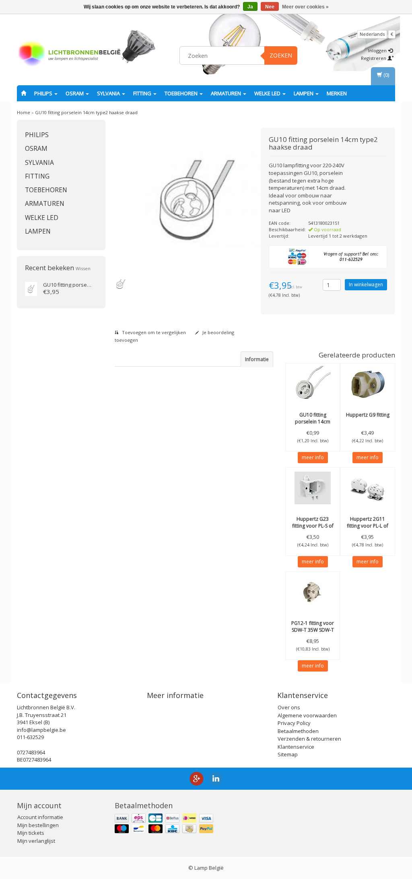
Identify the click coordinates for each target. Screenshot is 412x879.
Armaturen (226, 93)
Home (23, 112)
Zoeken (281, 55)
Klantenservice (296, 746)
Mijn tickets (30, 832)
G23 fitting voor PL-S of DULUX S (313, 525)
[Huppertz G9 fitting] (367, 384)
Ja (250, 7)
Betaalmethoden (298, 731)
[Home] (23, 93)
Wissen (83, 268)
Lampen (304, 93)
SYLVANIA (109, 93)
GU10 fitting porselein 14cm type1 (312, 421)
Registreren (374, 58)
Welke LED (268, 93)
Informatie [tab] (257, 359)
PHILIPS (44, 93)
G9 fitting (367, 414)
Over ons (289, 707)
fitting (142, 93)
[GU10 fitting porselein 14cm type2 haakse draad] (31, 288)
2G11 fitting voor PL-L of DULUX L (367, 525)
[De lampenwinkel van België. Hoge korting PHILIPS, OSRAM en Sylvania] (69, 54)
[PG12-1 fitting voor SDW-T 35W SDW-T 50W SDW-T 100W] (313, 592)
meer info (313, 457)
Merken (337, 93)
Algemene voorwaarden (307, 715)
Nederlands (372, 34)
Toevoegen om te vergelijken (153, 332)
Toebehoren (182, 93)
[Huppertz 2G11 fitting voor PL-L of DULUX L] (367, 488)
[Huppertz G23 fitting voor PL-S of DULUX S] (313, 488)
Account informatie (40, 817)
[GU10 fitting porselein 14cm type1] (313, 384)
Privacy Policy (294, 723)
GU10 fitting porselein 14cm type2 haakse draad (86, 112)
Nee (269, 7)
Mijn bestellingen (38, 825)
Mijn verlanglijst (36, 840)
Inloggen (378, 50)
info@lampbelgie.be (41, 729)
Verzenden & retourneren (309, 738)
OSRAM (75, 93)
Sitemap (288, 754)
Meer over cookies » (305, 7)
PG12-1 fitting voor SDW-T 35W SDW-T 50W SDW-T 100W (312, 630)
